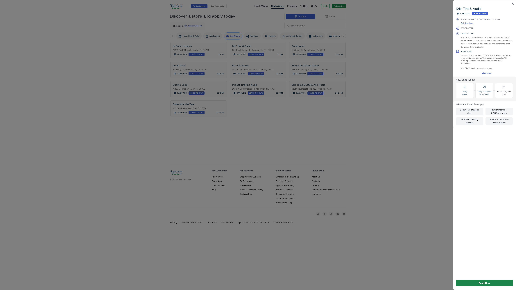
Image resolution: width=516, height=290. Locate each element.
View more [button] (487, 73)
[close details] (512, 3)
